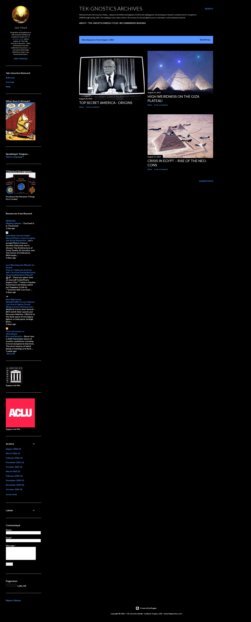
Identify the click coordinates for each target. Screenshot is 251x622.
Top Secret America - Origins (105, 102)
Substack (10, 77)
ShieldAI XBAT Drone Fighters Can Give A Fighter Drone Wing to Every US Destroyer (20, 304)
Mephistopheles (13, 223)
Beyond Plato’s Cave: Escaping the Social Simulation (20, 239)
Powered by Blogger (148, 608)
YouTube (10, 82)
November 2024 (14, 485)
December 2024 (14, 480)
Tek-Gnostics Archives (110, 8)
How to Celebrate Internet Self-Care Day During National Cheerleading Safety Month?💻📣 (20, 274)
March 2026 (12, 453)
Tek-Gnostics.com (21, 38)
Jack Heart (20, 27)
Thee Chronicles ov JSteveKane (15, 332)
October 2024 (14, 489)
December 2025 (14, 462)
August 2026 (13, 449)
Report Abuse (13, 600)
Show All (11, 353)
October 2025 (14, 467)
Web (8, 86)
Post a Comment (92, 107)
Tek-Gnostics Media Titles (103, 23)
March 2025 (12, 471)
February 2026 (14, 458)
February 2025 (14, 476)
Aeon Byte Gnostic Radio (18, 235)
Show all (205, 39)
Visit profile (21, 58)
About (83, 23)
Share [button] (81, 107)
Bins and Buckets (14, 336)
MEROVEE (11, 221)
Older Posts (206, 181)
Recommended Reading (133, 23)
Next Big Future (13, 299)
